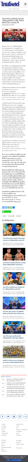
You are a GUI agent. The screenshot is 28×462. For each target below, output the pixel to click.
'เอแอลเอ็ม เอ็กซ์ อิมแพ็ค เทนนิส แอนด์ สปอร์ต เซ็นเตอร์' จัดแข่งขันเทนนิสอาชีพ (16, 387)
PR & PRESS (19, 440)
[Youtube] (14, 416)
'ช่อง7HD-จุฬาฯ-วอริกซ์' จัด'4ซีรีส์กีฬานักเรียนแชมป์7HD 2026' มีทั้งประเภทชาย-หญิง (13, 313)
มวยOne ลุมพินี (11, 216)
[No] (26, 458)
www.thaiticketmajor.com (11, 166)
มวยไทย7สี (18, 216)
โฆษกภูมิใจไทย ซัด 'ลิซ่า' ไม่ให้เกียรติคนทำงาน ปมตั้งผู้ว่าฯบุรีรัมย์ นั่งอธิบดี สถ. (15, 391)
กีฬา (17, 428)
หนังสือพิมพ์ (4, 435)
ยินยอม (8, 460)
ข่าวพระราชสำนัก (5, 433)
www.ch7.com (17, 201)
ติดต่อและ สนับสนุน (20, 444)
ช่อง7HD (4, 216)
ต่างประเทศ (3, 440)
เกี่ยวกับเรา (18, 442)
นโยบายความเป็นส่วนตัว (16, 460)
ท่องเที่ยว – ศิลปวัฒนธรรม (21, 429)
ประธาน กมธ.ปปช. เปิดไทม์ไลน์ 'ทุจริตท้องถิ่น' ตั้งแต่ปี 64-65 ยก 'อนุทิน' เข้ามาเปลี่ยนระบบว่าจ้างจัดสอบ (16, 395)
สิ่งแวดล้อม (18, 435)
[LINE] (26, 416)
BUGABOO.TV (7, 93)
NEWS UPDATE (6, 377)
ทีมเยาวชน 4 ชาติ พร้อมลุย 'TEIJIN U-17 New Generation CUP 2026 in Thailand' (16, 380)
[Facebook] (2, 416)
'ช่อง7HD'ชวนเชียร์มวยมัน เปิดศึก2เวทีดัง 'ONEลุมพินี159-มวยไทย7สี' (13, 288)
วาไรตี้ (17, 426)
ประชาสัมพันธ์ (19, 431)
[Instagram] (20, 416)
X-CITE (2, 444)
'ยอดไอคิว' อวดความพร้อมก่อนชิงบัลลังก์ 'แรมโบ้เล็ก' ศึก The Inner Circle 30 (16, 383)
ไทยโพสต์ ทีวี (4, 451)
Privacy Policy (19, 448)
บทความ (3, 429)
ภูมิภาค (17, 433)
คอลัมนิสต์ (4, 428)
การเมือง (3, 424)
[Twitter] (8, 416)
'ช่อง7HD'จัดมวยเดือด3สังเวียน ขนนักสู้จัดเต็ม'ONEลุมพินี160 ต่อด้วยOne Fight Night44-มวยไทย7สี (14, 265)
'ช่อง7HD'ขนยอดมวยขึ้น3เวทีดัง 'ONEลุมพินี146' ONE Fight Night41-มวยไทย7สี (13, 338)
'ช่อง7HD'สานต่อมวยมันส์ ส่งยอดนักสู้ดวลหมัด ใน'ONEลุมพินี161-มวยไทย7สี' (13, 239)
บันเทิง (2, 449)
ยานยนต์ (3, 445)
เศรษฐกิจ (3, 431)
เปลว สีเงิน (4, 426)
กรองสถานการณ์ (19, 424)
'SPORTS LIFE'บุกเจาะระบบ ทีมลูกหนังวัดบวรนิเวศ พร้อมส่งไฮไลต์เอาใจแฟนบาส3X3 (13, 362)
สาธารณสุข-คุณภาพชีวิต (6, 447)
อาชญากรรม (3, 442)
